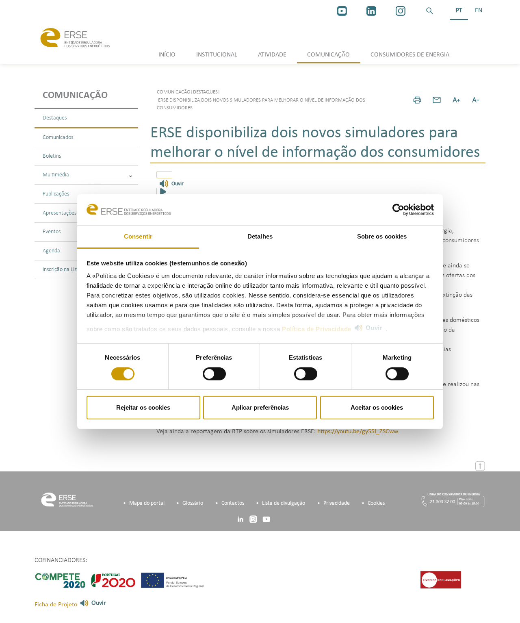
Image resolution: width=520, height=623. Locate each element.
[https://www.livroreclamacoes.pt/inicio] (440, 579)
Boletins (52, 156)
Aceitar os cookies (377, 407)
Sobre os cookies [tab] (382, 236)
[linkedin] (371, 11)
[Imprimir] (417, 100)
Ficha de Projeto (56, 604)
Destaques (55, 118)
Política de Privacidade (316, 329)
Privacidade (336, 503)
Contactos (232, 503)
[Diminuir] (475, 100)
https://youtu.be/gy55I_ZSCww (357, 431)
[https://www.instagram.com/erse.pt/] (401, 11)
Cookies (376, 503)
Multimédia (56, 175)
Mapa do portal (147, 503)
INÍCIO (167, 55)
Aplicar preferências (260, 407)
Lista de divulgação (283, 503)
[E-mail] (436, 100)
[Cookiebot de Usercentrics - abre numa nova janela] (398, 210)
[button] (430, 11)
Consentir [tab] (138, 236)
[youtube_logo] (342, 11)
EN (478, 10)
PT (459, 10)
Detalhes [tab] (260, 236)
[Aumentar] (456, 100)
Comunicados (58, 138)
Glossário (192, 503)
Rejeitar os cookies (143, 407)
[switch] (214, 373)
